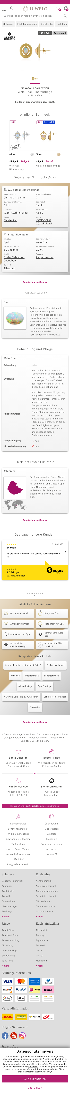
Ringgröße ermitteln (18, 864)
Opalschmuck (32, 675)
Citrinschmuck (44, 901)
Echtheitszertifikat (18, 829)
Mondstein (42, 960)
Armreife (6, 896)
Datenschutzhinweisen (37, 1071)
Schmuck (8, 24)
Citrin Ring (7, 945)
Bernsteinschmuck (46, 896)
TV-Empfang (18, 844)
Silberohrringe (25, 686)
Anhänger (7, 886)
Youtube (13, 1035)
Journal (50, 854)
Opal (6, 242)
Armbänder (8, 891)
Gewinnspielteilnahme (18, 839)
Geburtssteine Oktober (55, 697)
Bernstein (41, 945)
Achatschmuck (44, 881)
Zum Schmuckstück (33, 282)
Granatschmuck (44, 911)
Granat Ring (8, 955)
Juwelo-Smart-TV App (18, 849)
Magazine (51, 839)
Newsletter (52, 849)
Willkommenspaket (18, 834)
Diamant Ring (9, 950)
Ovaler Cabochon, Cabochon (14, 259)
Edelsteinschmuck (27, 24)
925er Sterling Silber (16, 213)
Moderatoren (52, 829)
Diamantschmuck (45, 906)
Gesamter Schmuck (12, 881)
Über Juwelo (51, 823)
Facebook (5, 1035)
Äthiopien (9, 268)
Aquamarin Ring (10, 940)
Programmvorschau (52, 844)
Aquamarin (42, 940)
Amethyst (41, 935)
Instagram (22, 1035)
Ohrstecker (10, 220)
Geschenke (47, 24)
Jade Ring (7, 960)
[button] (4, 8)
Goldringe (7, 911)
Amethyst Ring (10, 935)
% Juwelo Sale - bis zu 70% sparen (21, 697)
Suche (65, 16)
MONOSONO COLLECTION (44, 222)
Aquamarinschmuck (47, 891)
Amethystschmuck (46, 886)
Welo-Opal (42, 242)
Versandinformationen (18, 854)
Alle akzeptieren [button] (35, 1079)
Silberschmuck (51, 675)
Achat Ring (8, 930)
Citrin (39, 950)
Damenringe (8, 901)
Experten (52, 834)
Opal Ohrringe (45, 686)
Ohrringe (15, 675)
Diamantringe (9, 906)
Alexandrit (41, 930)
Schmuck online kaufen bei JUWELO (23, 665)
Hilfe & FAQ (18, 859)
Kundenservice (18, 823)
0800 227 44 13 (18, 795)
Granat (39, 955)
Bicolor (40, 205)
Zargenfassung (45, 257)
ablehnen (33, 1066)
